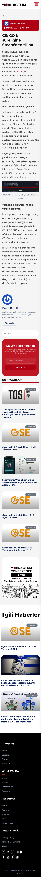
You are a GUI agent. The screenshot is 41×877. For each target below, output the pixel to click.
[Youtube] (21, 852)
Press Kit (6, 763)
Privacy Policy (8, 838)
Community (7, 787)
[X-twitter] (12, 852)
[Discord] (17, 857)
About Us (6, 751)
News (4, 806)
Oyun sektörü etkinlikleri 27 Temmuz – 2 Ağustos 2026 (17, 549)
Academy (6, 814)
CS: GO (19, 71)
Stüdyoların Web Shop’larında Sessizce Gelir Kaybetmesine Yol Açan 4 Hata (19, 482)
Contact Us (7, 759)
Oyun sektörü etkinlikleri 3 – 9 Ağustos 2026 (18, 516)
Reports (5, 810)
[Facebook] (3, 852)
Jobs (4, 818)
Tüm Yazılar (9, 323)
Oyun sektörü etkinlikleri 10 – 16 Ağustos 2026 (19, 448)
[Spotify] (8, 857)
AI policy (6, 846)
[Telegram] (3, 857)
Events (5, 782)
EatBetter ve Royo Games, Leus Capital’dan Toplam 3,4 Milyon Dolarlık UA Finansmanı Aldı (18, 719)
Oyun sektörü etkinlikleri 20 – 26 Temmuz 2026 (18, 647)
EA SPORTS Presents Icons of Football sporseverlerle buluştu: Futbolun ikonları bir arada (18, 683)
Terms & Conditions (11, 842)
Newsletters (7, 823)
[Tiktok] (12, 857)
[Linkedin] (8, 852)
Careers (5, 755)
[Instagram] (17, 852)
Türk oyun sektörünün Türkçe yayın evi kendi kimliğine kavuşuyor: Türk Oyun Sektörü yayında (19, 413)
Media (5, 778)
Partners (6, 791)
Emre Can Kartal (13, 308)
